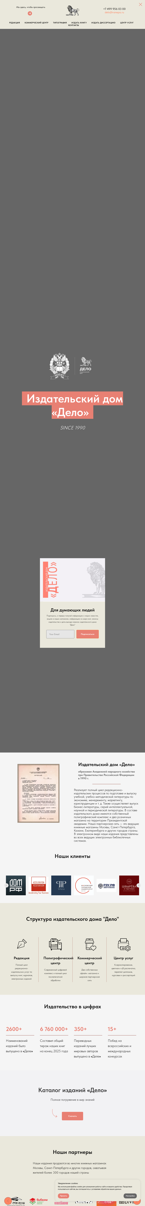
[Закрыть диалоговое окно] (140, 4)
